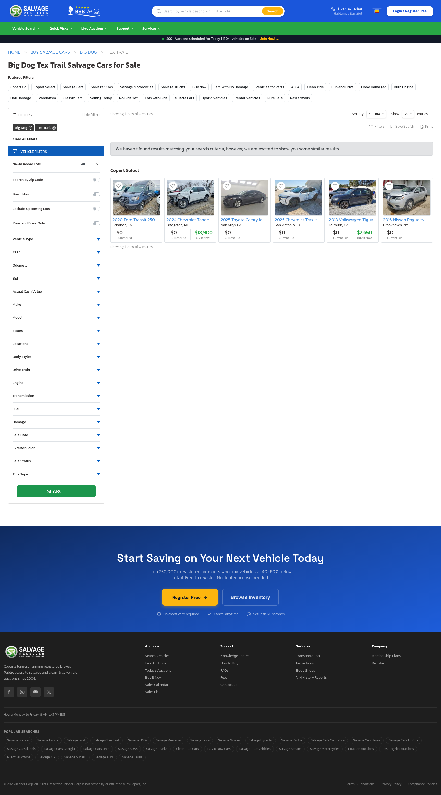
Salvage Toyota (18, 740)
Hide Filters (90, 114)
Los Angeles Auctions (398, 748)
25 (407, 114)
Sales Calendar (156, 684)
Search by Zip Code (28, 180)
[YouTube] (35, 692)
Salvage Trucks (173, 87)
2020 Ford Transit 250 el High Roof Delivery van (158, 220)
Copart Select (44, 87)
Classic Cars (73, 98)
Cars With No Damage (231, 87)
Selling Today (101, 98)
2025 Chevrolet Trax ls (296, 220)
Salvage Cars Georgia (59, 748)
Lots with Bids (156, 98)
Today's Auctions (158, 670)
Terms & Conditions (360, 784)
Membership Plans (386, 656)
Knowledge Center (234, 656)
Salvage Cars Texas (366, 740)
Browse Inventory (250, 597)
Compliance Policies (422, 784)
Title (376, 114)
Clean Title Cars (187, 748)
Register (378, 663)
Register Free (186, 597)
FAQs (224, 670)
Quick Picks (59, 28)
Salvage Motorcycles (136, 87)
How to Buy (229, 663)
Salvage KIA (47, 757)
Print (429, 126)
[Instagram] (22, 692)
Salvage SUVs (102, 87)
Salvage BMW (137, 740)
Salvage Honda (47, 740)
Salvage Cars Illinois (21, 748)
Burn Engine (403, 87)
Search (272, 11)
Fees (223, 677)
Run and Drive (342, 87)
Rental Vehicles (247, 98)
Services (149, 28)
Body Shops (305, 670)
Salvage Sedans (290, 748)
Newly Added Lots (27, 164)
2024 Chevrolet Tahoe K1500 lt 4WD (201, 220)
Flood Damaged (373, 87)
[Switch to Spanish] (377, 11)
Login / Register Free (410, 11)
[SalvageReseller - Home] (30, 11)
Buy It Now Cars (219, 748)
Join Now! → (269, 38)
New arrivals (300, 98)
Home (14, 52)
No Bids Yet (128, 98)
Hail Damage (20, 98)
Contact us (228, 684)
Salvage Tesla (200, 740)
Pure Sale (275, 98)
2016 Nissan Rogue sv (404, 220)
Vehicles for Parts (269, 87)
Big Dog (88, 52)
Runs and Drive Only (29, 223)
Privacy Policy (391, 784)
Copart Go (18, 87)
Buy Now (199, 87)
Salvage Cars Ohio (96, 748)
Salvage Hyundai (261, 740)
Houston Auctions (361, 748)
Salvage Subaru (75, 757)
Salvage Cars (73, 87)
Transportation (308, 656)
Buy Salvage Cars (50, 52)
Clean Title (315, 87)
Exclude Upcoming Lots (31, 209)
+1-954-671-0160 (349, 9)
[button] (56, 239)
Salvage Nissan (229, 740)
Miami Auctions (18, 757)
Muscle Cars (184, 98)
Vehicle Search (24, 28)
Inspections (305, 663)
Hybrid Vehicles (214, 98)
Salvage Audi (104, 757)
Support (123, 28)
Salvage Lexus (132, 757)
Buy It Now (21, 194)
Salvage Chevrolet (106, 740)
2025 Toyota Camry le (241, 220)
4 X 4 (295, 87)
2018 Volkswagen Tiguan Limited (360, 220)
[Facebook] (9, 692)
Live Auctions (92, 28)
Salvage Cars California (328, 740)
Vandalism (47, 98)
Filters (379, 126)
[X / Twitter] (49, 692)
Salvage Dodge (291, 740)
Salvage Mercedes (169, 740)
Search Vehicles (157, 656)
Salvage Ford (76, 740)
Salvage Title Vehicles (255, 748)
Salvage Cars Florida (403, 740)
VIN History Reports (311, 677)
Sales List (152, 692)
